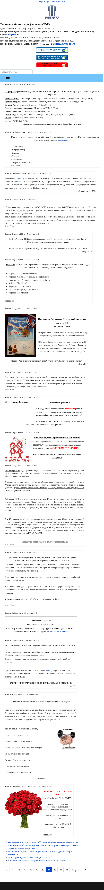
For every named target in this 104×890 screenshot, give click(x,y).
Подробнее (15, 165)
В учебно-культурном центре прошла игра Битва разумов (36, 860)
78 (31, 869)
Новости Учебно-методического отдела (20, 132)
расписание (63, 140)
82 (55, 869)
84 (67, 869)
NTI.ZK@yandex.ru (65, 43)
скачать (48, 670)
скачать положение (58, 631)
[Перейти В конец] (85, 869)
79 (37, 869)
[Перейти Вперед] (79, 869)
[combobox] (16, 71)
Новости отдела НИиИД (14, 694)
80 (43, 869)
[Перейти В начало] (7, 869)
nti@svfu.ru (13, 34)
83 (61, 869)
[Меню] (8, 78)
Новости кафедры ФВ (13, 309)
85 (73, 869)
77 (25, 869)
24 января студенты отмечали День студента (30, 857)
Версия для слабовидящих (52, 1)
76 (19, 869)
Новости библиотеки (13, 613)
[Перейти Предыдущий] (13, 869)
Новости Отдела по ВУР (14, 84)
